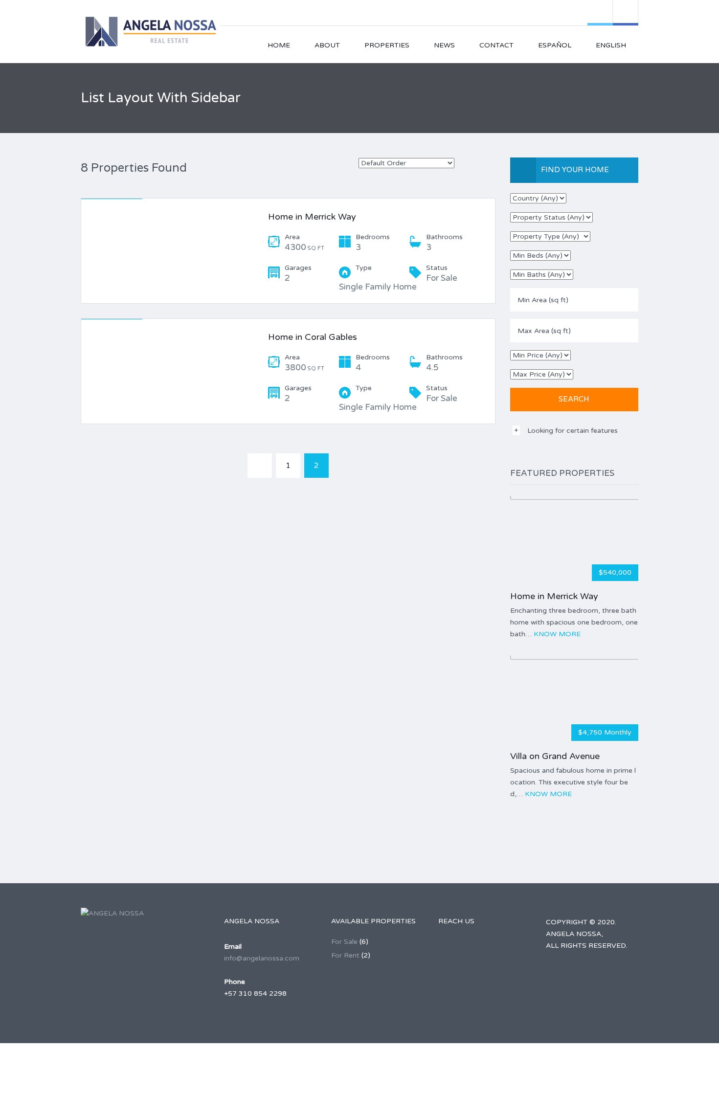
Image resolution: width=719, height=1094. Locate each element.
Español (554, 45)
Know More (557, 634)
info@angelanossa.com (261, 958)
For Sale (344, 942)
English (611, 45)
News (444, 45)
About (327, 45)
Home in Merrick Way (312, 216)
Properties (386, 45)
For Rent (345, 955)
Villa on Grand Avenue (555, 756)
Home (279, 45)
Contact (496, 45)
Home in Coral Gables (312, 337)
